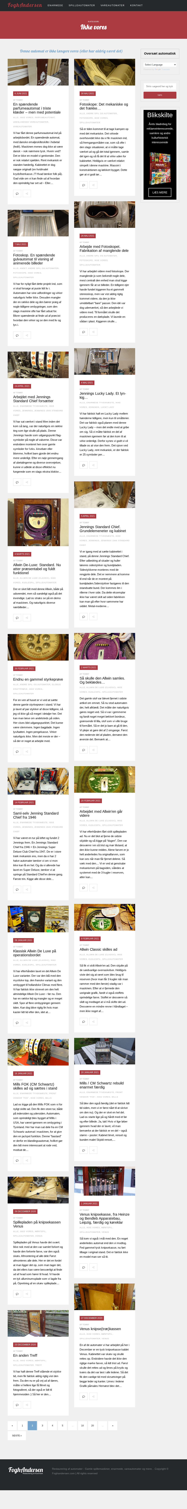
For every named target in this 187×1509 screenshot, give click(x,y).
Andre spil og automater (101, 113)
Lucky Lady (107, 407)
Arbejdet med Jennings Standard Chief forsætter (33, 399)
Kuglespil (28, 583)
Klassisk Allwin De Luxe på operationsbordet (34, 953)
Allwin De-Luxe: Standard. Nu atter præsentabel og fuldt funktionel (37, 569)
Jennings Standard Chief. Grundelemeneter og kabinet (103, 529)
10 (82, 1425)
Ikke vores (26, 117)
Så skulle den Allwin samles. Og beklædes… (102, 680)
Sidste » (17, 1435)
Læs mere (159, 192)
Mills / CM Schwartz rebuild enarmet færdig (102, 1085)
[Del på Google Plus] (51, 193)
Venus (105, 1232)
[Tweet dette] (43, 193)
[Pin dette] (59, 193)
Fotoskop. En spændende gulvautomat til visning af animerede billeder (34, 259)
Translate (165, 69)
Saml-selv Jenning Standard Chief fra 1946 (36, 815)
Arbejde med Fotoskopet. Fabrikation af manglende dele (104, 249)
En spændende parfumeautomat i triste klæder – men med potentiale (37, 108)
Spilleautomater (82, 5)
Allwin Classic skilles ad (98, 949)
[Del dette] (35, 193)
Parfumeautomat (45, 117)
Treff (38, 1365)
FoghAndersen (25, 5)
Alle (16, 117)
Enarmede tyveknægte (100, 403)
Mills (115, 1097)
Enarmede (55, 5)
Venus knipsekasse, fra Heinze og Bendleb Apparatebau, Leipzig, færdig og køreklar (104, 1218)
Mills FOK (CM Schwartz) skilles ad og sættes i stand (35, 1086)
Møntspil (106, 1228)
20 (92, 1425)
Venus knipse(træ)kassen (100, 1329)
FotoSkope (86, 118)
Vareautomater (113, 5)
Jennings (94, 407)
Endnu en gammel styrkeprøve (38, 679)
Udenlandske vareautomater (30, 122)
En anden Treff (25, 1355)
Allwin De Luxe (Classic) (34, 578)
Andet (23, 268)
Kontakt (136, 5)
